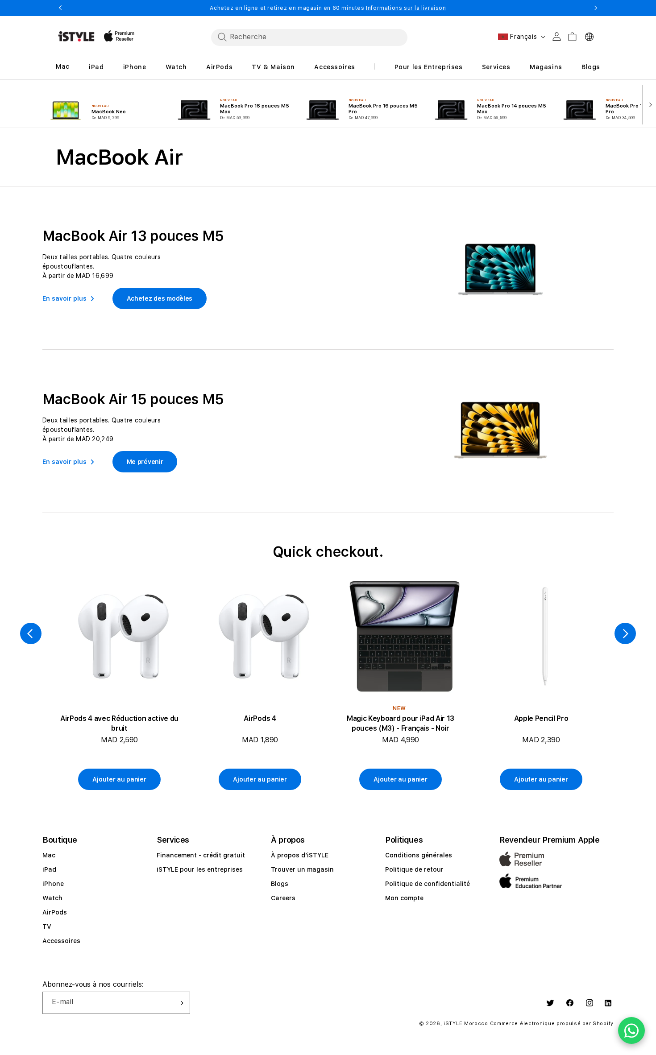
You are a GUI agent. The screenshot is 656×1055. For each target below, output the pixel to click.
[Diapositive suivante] (648, 104)
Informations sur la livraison (406, 8)
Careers (283, 898)
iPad (49, 869)
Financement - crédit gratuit (201, 855)
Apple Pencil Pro (541, 718)
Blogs (279, 883)
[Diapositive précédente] (31, 633)
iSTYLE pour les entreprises (200, 869)
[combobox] (309, 37)
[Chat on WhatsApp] (631, 1030)
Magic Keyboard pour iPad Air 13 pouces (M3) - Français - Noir (400, 723)
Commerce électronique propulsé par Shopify (552, 1023)
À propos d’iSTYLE (299, 855)
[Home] (76, 36)
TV (46, 926)
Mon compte (404, 898)
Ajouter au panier (119, 779)
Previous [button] (60, 8)
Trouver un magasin (302, 869)
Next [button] (595, 8)
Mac (48, 855)
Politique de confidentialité (427, 883)
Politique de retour (414, 869)
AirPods (54, 912)
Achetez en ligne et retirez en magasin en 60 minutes (328, 8)
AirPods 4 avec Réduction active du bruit (119, 723)
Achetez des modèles (160, 298)
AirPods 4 (260, 718)
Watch (52, 898)
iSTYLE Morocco (466, 1023)
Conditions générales (418, 855)
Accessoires (61, 940)
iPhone (53, 883)
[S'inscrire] (180, 1003)
